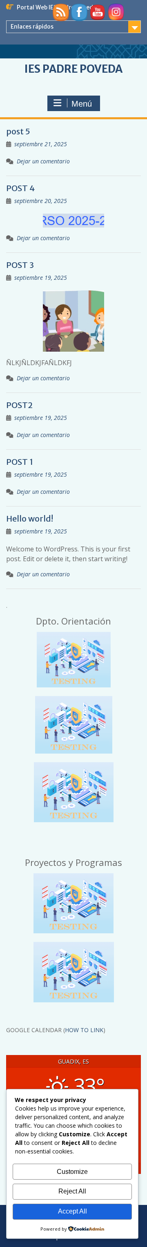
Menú (81, 103)
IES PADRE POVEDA (73, 69)
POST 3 (20, 265)
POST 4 (20, 188)
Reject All (72, 1191)
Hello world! (29, 518)
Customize (72, 1171)
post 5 (18, 131)
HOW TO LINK (84, 1030)
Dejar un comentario (43, 161)
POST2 (19, 405)
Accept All (72, 1211)
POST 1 (19, 462)
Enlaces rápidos (32, 26)
